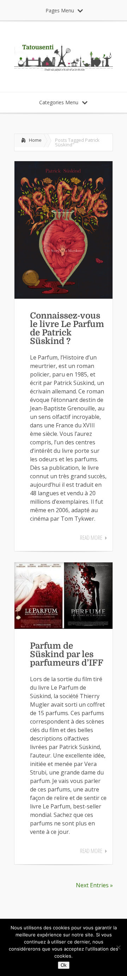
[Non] (118, 947)
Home (35, 140)
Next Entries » (94, 885)
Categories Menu (58, 102)
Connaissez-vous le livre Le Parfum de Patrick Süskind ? (67, 328)
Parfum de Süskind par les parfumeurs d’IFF (66, 654)
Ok (64, 965)
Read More (91, 537)
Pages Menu (60, 10)
